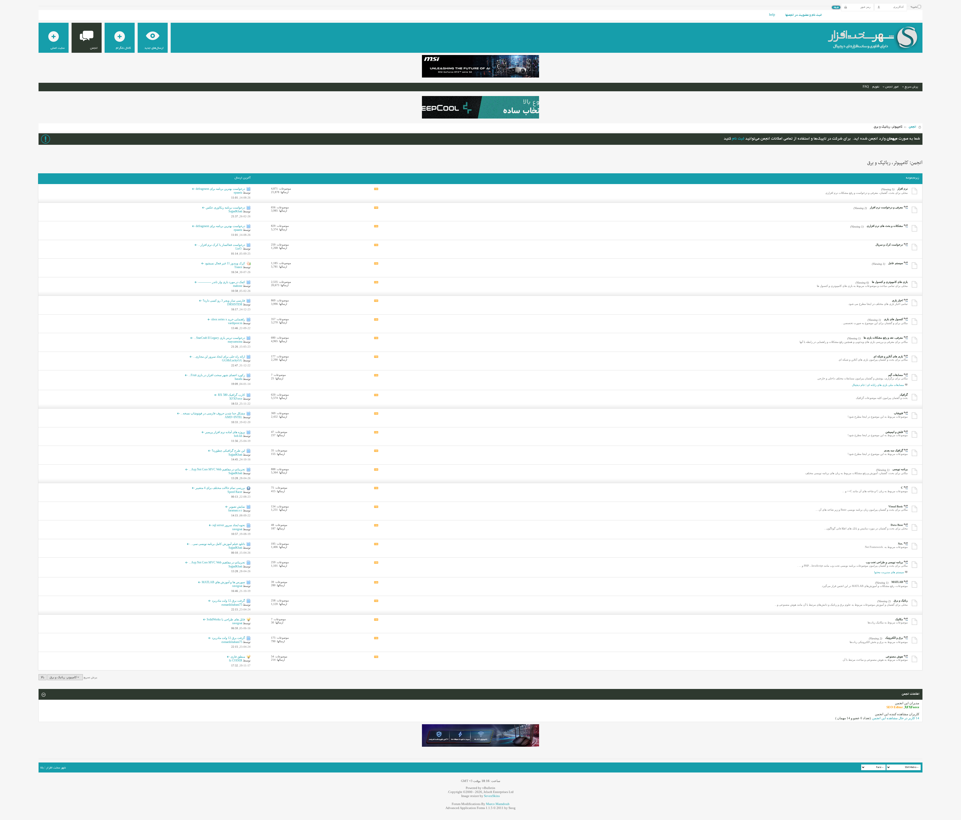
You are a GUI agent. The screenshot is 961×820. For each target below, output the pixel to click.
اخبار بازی (897, 300)
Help (772, 15)
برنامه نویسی (900, 469)
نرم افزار (902, 188)
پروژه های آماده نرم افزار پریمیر (225, 432)
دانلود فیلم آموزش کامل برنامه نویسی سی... (217, 544)
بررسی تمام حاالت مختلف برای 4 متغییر (220, 488)
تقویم (875, 87)
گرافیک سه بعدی (893, 450)
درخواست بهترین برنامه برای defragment (220, 189)
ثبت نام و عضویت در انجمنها (803, 15)
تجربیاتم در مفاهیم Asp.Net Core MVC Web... (217, 469)
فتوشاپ (898, 413)
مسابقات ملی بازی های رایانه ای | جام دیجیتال (878, 384)
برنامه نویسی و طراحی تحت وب (884, 562)
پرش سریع (911, 87)
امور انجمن (892, 87)
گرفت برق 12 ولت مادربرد (228, 600)
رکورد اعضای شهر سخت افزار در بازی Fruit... (216, 375)
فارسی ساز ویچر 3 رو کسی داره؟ (224, 300)
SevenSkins (492, 796)
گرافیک (904, 394)
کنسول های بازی (893, 319)
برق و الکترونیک (894, 637)
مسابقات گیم (895, 374)
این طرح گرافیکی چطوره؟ (228, 450)
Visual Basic (895, 506)
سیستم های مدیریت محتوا (889, 572)
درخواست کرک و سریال (889, 244)
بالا (42, 677)
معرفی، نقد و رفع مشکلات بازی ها (883, 337)
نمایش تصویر (237, 506)
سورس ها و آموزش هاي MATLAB (223, 582)
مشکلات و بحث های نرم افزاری (885, 225)
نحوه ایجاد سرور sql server (228, 525)
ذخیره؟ (914, 7)
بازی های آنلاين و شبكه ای (888, 356)
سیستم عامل (895, 263)
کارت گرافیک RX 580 (231, 395)
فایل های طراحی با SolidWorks (226, 619)
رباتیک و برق (901, 600)
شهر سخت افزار (56, 767)
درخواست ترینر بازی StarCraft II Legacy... (219, 338)
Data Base (897, 524)
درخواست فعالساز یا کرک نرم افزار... (221, 245)
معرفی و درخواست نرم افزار (886, 207)
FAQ (866, 87)
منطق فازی (237, 656)
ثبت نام (738, 139)
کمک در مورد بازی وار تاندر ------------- (221, 282)
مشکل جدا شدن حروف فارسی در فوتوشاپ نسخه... (213, 413)
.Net (900, 543)
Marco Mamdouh (498, 804)
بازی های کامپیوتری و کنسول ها (890, 281)
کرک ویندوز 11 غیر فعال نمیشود (225, 263)
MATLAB (897, 581)
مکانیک (899, 619)
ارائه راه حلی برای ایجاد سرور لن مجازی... (219, 356)
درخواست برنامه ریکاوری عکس (225, 207)
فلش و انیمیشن (894, 431)
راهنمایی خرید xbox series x (228, 319)
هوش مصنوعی (894, 656)
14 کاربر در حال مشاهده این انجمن (895, 718)
